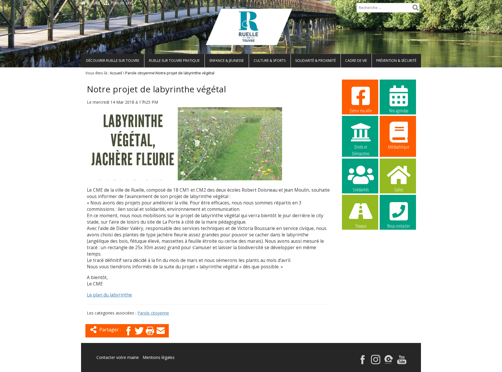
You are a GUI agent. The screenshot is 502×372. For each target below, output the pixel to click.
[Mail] (160, 336)
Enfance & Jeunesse (226, 60)
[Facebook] (128, 336)
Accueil (93, 3)
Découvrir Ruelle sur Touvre (112, 60)
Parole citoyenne (140, 73)
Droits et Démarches (360, 147)
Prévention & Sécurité (396, 60)
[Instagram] (375, 362)
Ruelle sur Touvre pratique (174, 60)
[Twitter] (139, 336)
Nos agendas (398, 110)
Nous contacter (398, 226)
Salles (398, 189)
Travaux (360, 226)
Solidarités (361, 189)
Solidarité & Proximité (315, 60)
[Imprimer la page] (150, 336)
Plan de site (120, 3)
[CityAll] (388, 362)
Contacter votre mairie (117, 357)
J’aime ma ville (361, 110)
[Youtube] (401, 362)
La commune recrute (361, 262)
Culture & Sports (270, 60)
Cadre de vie (356, 60)
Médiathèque (398, 147)
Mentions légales (159, 357)
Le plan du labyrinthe (109, 295)
